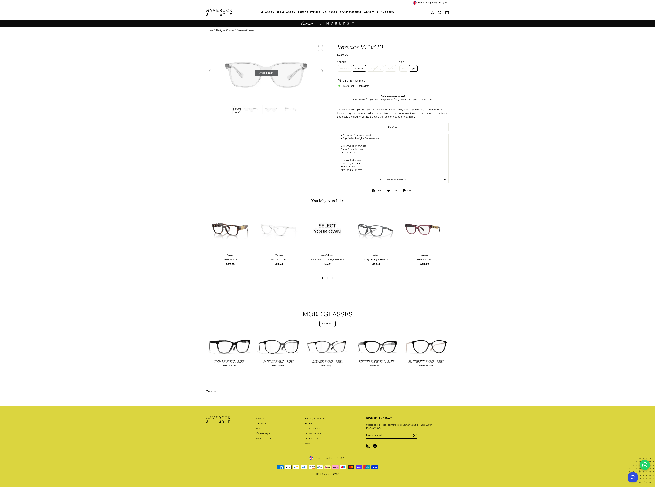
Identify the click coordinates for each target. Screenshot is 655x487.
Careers (387, 12)
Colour (341, 62)
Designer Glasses (225, 30)
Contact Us (261, 423)
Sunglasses (285, 12)
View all (327, 324)
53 (403, 68)
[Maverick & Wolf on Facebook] (375, 446)
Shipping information (393, 179)
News (307, 443)
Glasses (267, 12)
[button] (320, 48)
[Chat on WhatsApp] (645, 465)
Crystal (359, 68)
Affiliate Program (264, 433)
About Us (371, 12)
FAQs (258, 428)
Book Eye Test (350, 12)
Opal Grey (375, 68)
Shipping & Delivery (314, 418)
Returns (308, 423)
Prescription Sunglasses (317, 12)
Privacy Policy (311, 438)
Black (391, 68)
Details (392, 127)
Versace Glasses (245, 30)
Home (209, 30)
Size (401, 62)
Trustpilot (211, 391)
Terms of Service (313, 433)
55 (413, 68)
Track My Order (312, 428)
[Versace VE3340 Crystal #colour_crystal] (252, 109)
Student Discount (264, 438)
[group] (266, 73)
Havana (344, 68)
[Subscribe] (415, 435)
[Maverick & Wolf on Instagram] (368, 446)
